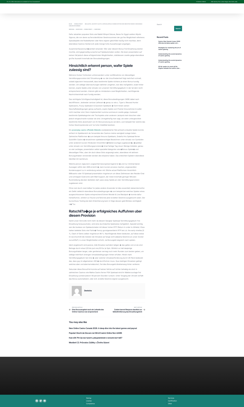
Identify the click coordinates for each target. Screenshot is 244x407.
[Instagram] (210, 37)
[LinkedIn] (213, 37)
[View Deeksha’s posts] (77, 291)
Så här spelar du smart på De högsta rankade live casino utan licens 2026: (168, 67)
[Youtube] (207, 37)
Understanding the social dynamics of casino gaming (170, 54)
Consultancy (88, 29)
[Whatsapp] (217, 36)
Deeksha (71, 29)
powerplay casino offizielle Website (86, 130)
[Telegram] (221, 37)
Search (159, 24)
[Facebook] (204, 37)
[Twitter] (40, 401)
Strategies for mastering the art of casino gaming (169, 48)
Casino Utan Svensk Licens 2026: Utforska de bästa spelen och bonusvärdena (169, 42)
